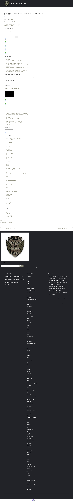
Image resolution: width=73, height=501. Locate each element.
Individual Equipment (10, 171)
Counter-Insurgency (30, 313)
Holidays (28, 357)
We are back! (7, 284)
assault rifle (51, 280)
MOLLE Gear (29, 385)
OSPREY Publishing (9, 190)
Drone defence (29, 323)
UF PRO (50, 300)
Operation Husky (30, 403)
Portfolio (28, 415)
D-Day (28, 318)
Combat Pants (59, 282)
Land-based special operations (11, 175)
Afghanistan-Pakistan (9, 139)
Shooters (56, 292)
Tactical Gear (51, 298)
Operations (8, 188)
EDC (27, 327)
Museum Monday (30, 389)
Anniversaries (29, 286)
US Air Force (55, 300)
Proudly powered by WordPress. (6, 222)
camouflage (62, 280)
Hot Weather (29, 359)
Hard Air (28, 348)
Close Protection (9, 150)
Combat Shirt (65, 282)
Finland (58, 284)
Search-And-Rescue (30, 429)
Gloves (7, 162)
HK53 (60, 286)
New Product (29, 397)
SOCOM (53, 294)
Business (28, 295)
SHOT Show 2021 (30, 436)
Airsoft (7, 143)
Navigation (8, 186)
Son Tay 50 (29, 445)
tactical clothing (62, 296)
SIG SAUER (65, 292)
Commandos (51, 284)
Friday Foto (8, 59)
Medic (28, 380)
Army (65, 278)
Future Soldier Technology (31, 343)
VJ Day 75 (28, 475)
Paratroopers (51, 292)
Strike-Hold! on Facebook (12, 88)
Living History (29, 373)
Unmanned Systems (30, 470)
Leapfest (28, 369)
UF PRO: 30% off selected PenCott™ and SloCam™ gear (16, 68)
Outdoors (61, 290)
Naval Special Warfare (10, 184)
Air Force (61, 276)
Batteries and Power (30, 292)
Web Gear (28, 487)
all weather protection (53, 278)
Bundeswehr (56, 280)
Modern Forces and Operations (32, 383)
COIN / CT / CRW (9, 153)
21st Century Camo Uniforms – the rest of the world (15, 111)
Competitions (8, 156)
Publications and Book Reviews (11, 191)
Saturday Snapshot (30, 427)
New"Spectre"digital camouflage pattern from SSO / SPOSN (17, 114)
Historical (28, 355)
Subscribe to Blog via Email (12, 74)
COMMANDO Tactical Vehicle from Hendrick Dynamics (16, 62)
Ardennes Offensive (30, 288)
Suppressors (29, 452)
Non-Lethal (29, 401)
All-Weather (29, 285)
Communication (9, 154)
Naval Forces (29, 394)
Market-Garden (29, 378)
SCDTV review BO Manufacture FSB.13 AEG (12, 25)
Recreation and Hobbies (31, 426)
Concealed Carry (30, 311)
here (12, 19)
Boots (7, 147)
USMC (64, 300)
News (7, 187)
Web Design (29, 485)
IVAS (27, 362)
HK (56, 286)
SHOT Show (8, 195)
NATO (28, 392)
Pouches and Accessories (31, 417)
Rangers (28, 424)
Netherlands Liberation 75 (31, 396)
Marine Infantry (29, 376)
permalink (24, 21)
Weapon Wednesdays (31, 480)
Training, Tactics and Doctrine (11, 203)
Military (63, 288)
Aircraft (28, 279)
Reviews (7, 192)
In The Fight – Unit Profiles (11, 169)
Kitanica (63, 286)
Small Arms (29, 443)
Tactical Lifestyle (58, 298)
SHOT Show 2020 (30, 434)
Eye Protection (8, 160)
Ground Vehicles (30, 346)
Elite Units (8, 158)
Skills (27, 441)
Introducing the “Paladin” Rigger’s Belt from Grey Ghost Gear (17, 67)
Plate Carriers (29, 413)
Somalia (7, 198)
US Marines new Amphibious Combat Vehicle (14, 71)
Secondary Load (9, 194)
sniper (50, 294)
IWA (27, 364)
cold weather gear (52, 282)
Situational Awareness (30, 440)
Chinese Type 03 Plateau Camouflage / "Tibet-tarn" (15, 122)
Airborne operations (9, 142)
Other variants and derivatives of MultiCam (13, 118)
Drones (28, 325)
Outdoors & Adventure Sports (32, 410)
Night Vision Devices (30, 399)
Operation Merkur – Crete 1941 (32, 404)
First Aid (28, 334)
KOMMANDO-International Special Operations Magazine (16, 173)
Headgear (8, 164)
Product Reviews (30, 420)
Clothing (28, 302)
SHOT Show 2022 (30, 438)
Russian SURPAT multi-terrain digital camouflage (15, 120)
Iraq (6, 172)
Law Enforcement (30, 367)
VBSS (28, 471)
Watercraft (28, 478)
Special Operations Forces (31, 448)
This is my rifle (8, 202)
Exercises (28, 332)
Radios (28, 422)
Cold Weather (29, 306)
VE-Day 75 (28, 473)
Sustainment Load (9, 201)
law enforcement (52, 288)
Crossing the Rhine (30, 316)
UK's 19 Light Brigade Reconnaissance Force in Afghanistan (17, 113)
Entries (8, 213)
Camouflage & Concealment (32, 299)
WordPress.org (9, 216)
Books (28, 293)
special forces (58, 294)
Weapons (28, 482)
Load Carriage (8, 177)
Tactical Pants (64, 298)
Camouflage (8, 149)
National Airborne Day (31, 390)
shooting (60, 292)
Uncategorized (8, 205)
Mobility (14, 21)
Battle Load (8, 146)
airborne (50, 276)
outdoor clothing (55, 290)
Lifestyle (28, 371)
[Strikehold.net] (7, 3)
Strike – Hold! (2, 220)
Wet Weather (29, 489)
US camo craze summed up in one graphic (12, 24)
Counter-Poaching (30, 315)
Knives (28, 366)
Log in (7, 212)
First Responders (30, 336)
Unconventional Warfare (31, 466)
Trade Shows (29, 459)
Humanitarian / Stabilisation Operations (13, 168)
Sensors (28, 431)
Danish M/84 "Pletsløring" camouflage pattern (14, 121)
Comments (9, 215)
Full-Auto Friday (29, 341)
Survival (7, 199)
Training (28, 461)
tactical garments (30, 457)
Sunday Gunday (29, 450)
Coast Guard (29, 304)
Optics (28, 408)
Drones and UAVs (9, 157)
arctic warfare (60, 278)
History (7, 165)
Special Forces (29, 447)
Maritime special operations (11, 180)
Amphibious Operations (10, 145)
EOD (27, 330)
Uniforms (28, 468)
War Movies (29, 477)
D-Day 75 (28, 320)
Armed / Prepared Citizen (31, 290)
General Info (8, 161)
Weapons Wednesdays (31, 484)
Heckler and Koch (52, 286)
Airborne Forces (30, 278)
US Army (60, 300)
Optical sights (29, 406)
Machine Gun (58, 288)
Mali (6, 179)
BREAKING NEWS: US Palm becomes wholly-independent (16, 70)
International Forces (30, 360)
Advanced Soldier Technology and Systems (14, 138)
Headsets (28, 353)
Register (7, 211)
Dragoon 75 (29, 322)
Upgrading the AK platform (11, 124)
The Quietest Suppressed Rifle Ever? (11, 282)
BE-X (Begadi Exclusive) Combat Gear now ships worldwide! (17, 64)
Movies (28, 387)
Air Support (8, 141)
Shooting (28, 433)
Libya (7, 176)
